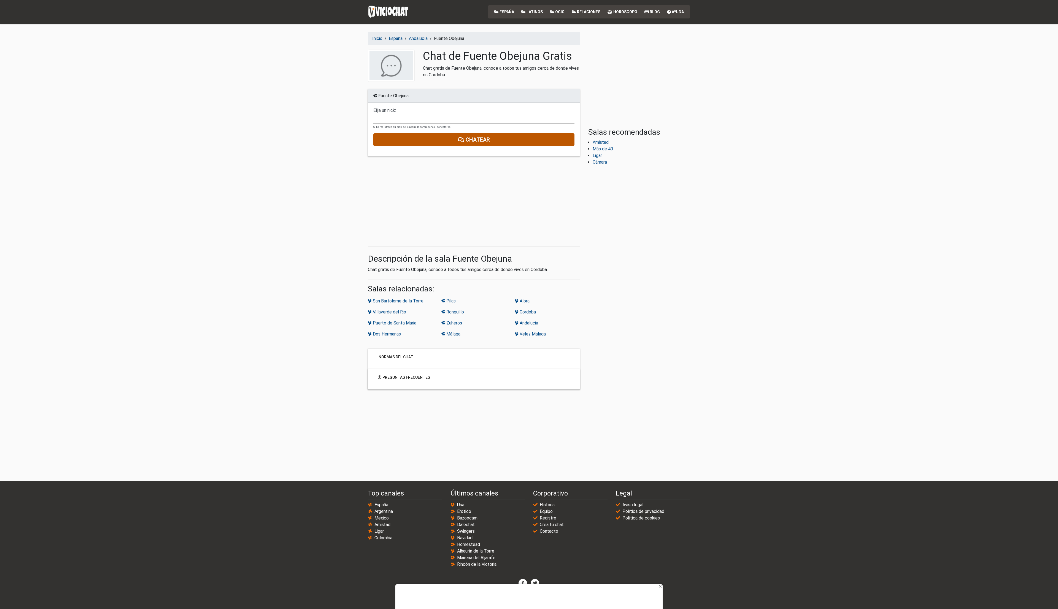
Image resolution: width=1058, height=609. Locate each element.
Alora (524, 301)
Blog (654, 12)
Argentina (383, 511)
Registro (548, 518)
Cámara (600, 162)
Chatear (477, 139)
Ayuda (677, 12)
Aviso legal (632, 504)
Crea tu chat (552, 524)
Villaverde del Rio (389, 312)
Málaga (452, 334)
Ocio (559, 12)
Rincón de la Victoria (476, 564)
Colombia (383, 537)
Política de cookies (641, 518)
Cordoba (527, 312)
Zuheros (453, 323)
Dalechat (466, 524)
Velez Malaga (532, 334)
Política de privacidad (643, 511)
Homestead (468, 544)
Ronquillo (454, 312)
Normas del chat (395, 357)
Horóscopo (624, 12)
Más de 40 (603, 148)
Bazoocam (467, 518)
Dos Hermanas (386, 334)
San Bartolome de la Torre (397, 301)
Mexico (381, 518)
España (506, 12)
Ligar (597, 155)
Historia (547, 504)
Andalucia (528, 323)
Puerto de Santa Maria (394, 323)
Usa (460, 504)
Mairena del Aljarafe (476, 557)
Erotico (464, 511)
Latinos (534, 12)
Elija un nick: (384, 110)
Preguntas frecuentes (406, 377)
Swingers (466, 531)
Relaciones (588, 12)
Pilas (450, 301)
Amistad (601, 142)
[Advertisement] (474, 201)
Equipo (546, 511)
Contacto (549, 531)
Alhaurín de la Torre (475, 551)
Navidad (465, 537)
